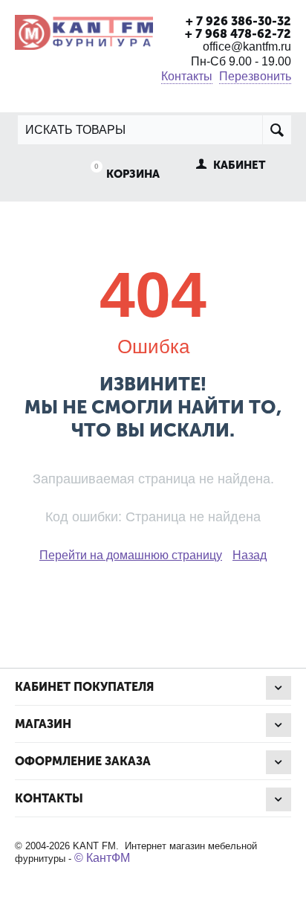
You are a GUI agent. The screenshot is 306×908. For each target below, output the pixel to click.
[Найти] (276, 129)
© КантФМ (102, 857)
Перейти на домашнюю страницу (130, 555)
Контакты (186, 76)
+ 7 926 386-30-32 (238, 21)
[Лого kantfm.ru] (84, 31)
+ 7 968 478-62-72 (238, 34)
